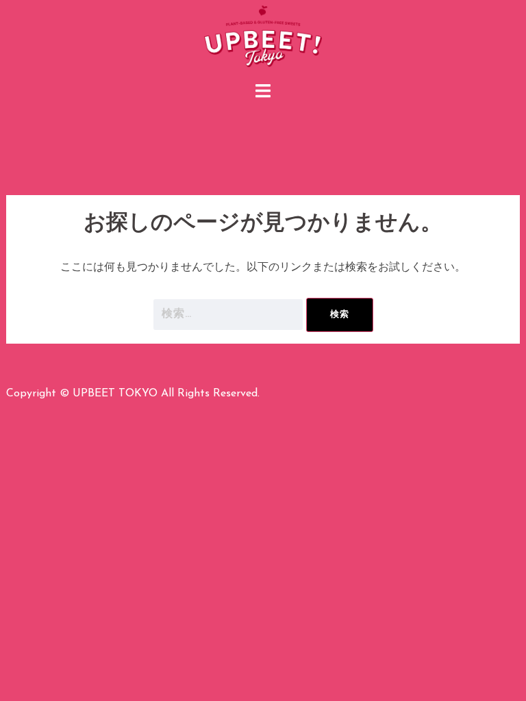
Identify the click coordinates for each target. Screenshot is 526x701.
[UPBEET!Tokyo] (262, 38)
